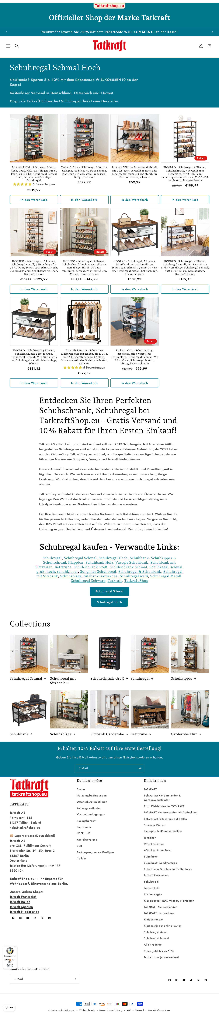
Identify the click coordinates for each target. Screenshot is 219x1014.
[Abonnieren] (140, 768)
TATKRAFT (150, 789)
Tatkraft (115, 580)
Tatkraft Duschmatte (156, 875)
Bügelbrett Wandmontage (160, 863)
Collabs (81, 858)
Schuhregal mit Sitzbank (63, 680)
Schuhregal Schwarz (88, 580)
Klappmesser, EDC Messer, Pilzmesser (169, 901)
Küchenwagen (153, 894)
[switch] (10, 965)
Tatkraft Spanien (21, 907)
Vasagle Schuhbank (131, 562)
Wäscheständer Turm (157, 850)
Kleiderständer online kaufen (163, 926)
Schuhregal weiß (134, 576)
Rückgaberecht (86, 821)
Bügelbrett (151, 857)
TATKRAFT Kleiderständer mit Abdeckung (171, 812)
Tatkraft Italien (20, 902)
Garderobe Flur (184, 734)
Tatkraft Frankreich (23, 896)
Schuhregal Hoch (113, 558)
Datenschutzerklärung (110, 1010)
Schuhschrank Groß (90, 567)
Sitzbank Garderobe (101, 576)
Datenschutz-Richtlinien (92, 802)
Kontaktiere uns (87, 840)
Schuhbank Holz (99, 562)
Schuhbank (139, 558)
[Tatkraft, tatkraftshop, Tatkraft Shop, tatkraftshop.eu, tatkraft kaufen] (119, 576)
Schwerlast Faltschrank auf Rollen (165, 819)
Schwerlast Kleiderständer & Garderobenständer (162, 798)
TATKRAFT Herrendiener (159, 913)
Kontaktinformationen (159, 1010)
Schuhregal (52, 558)
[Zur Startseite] (109, 6)
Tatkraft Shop (136, 580)
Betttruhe (63, 567)
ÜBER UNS (84, 833)
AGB (128, 1010)
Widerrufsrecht (87, 1010)
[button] (8, 46)
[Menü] (15, 947)
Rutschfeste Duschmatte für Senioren (168, 869)
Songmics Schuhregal (98, 571)
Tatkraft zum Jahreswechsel (161, 957)
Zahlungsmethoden (89, 808)
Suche (81, 789)
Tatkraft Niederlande (24, 911)
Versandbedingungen (91, 814)
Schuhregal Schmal (80, 558)
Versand (139, 1010)
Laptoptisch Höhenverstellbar (163, 831)
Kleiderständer (153, 919)
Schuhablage (71, 576)
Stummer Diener (154, 825)
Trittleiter (150, 838)
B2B (79, 846)
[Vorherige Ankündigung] (6, 31)
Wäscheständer (154, 844)
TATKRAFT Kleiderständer (160, 907)
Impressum (84, 827)
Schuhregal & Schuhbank (139, 571)
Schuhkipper (182, 678)
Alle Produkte (153, 945)
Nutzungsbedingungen (92, 796)
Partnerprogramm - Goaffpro (95, 852)
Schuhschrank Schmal (128, 567)
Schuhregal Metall (165, 576)
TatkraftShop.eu (66, 1010)
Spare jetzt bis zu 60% (159, 951)
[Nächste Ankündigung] (212, 31)
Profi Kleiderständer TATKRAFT (164, 806)
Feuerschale (151, 888)
